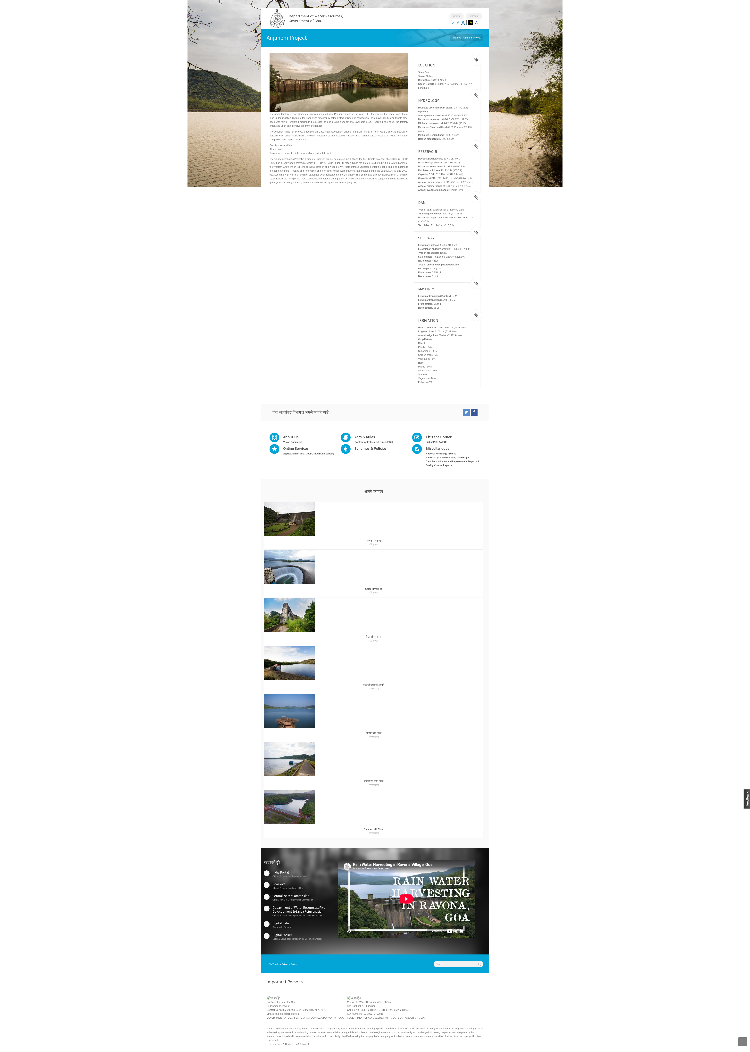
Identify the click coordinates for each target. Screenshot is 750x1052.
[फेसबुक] (474, 412)
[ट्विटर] (466, 412)
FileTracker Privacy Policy (283, 964)
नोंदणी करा (474, 16)
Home (456, 37)
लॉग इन (456, 16)
